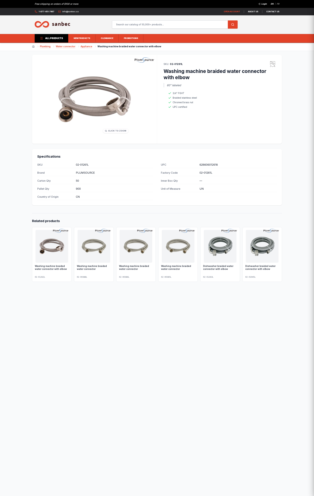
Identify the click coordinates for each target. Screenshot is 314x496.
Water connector (65, 46)
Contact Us (272, 11)
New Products (82, 38)
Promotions (131, 38)
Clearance (107, 38)
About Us (253, 11)
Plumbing (45, 46)
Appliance (86, 46)
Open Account (232, 11)
